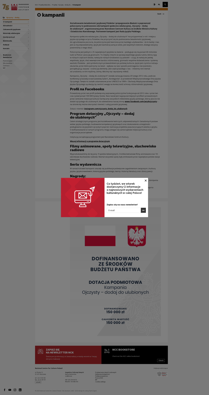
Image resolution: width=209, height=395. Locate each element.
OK (143, 210)
